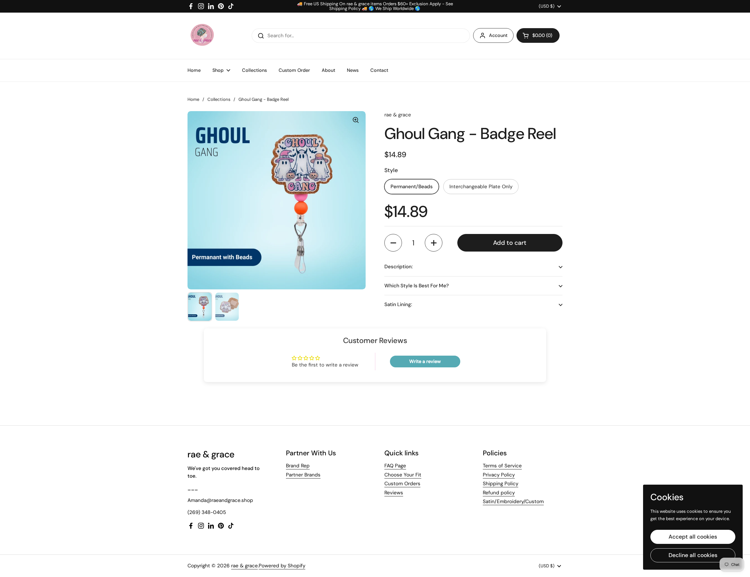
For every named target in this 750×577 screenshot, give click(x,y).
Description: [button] (398, 266)
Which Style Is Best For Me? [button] (416, 285)
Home (193, 99)
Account (498, 35)
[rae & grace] (202, 35)
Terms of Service (502, 465)
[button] (538, 35)
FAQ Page (395, 465)
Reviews (393, 492)
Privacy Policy (499, 474)
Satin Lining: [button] (398, 304)
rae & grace (244, 565)
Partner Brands (303, 474)
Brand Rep (298, 465)
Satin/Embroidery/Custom (513, 501)
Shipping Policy (500, 483)
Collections (218, 99)
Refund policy (499, 492)
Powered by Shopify (282, 565)
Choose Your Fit (402, 474)
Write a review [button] (425, 361)
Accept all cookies (693, 536)
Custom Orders (402, 483)
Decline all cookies (693, 555)
